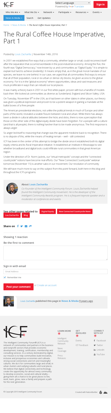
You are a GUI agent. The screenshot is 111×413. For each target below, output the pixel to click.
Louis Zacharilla (23, 54)
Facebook (101, 340)
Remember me (14, 277)
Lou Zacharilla (12, 215)
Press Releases (62, 357)
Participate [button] (64, 12)
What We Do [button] (31, 12)
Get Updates (44, 17)
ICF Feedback (82, 345)
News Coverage (62, 349)
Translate (79, 6)
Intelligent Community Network (63, 341)
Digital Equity (47, 211)
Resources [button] (81, 12)
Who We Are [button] (12, 12)
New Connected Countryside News (75, 211)
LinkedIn (100, 349)
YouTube (100, 354)
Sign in (100, 4)
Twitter (99, 345)
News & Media (19, 25)
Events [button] (96, 12)
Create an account (47, 285)
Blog (26, 215)
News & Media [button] (13, 17)
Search (30, 17)
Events (79, 340)
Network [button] (48, 12)
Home (6, 25)
